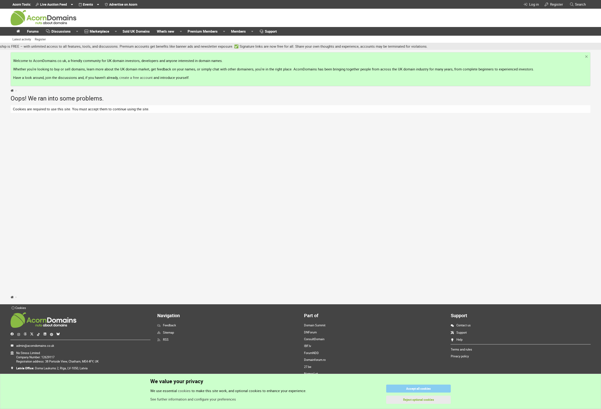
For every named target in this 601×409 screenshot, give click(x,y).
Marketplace (99, 31)
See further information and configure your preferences (193, 399)
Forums (33, 31)
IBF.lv (307, 346)
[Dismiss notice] (586, 57)
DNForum (310, 332)
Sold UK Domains (136, 31)
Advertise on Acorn (123, 4)
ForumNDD (311, 353)
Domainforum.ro (315, 360)
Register (40, 39)
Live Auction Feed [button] (53, 4)
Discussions (61, 31)
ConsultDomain (314, 339)
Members (238, 31)
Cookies (20, 308)
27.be (307, 367)
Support (271, 31)
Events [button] (88, 4)
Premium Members (203, 31)
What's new (165, 31)
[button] (77, 31)
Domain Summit (314, 325)
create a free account (136, 77)
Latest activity (21, 39)
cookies (184, 390)
